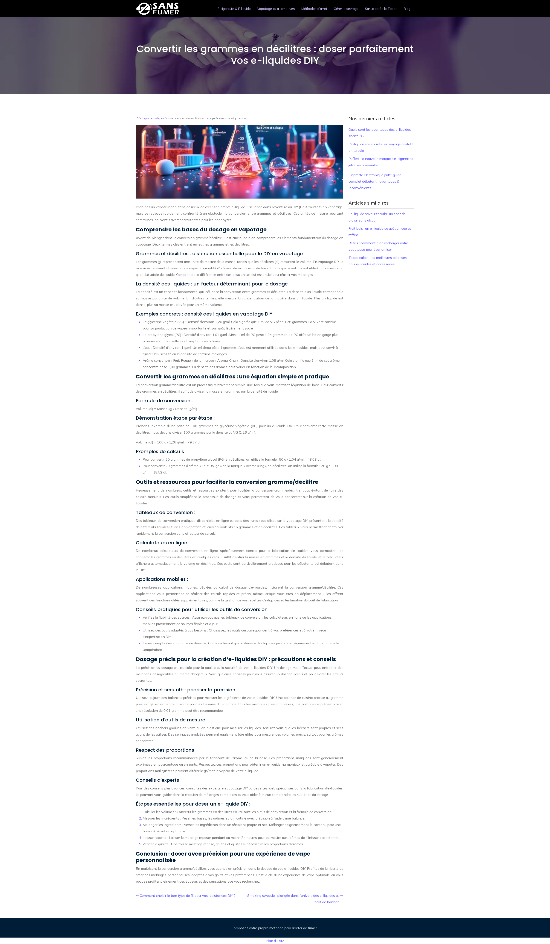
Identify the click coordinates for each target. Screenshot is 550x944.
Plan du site (275, 941)
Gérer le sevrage (346, 9)
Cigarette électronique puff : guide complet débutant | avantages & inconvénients (374, 181)
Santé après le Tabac (381, 9)
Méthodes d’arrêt (314, 9)
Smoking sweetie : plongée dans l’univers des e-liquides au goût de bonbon (293, 898)
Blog (406, 9)
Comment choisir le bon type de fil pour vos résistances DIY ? (187, 895)
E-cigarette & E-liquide (234, 9)
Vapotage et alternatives (276, 9)
